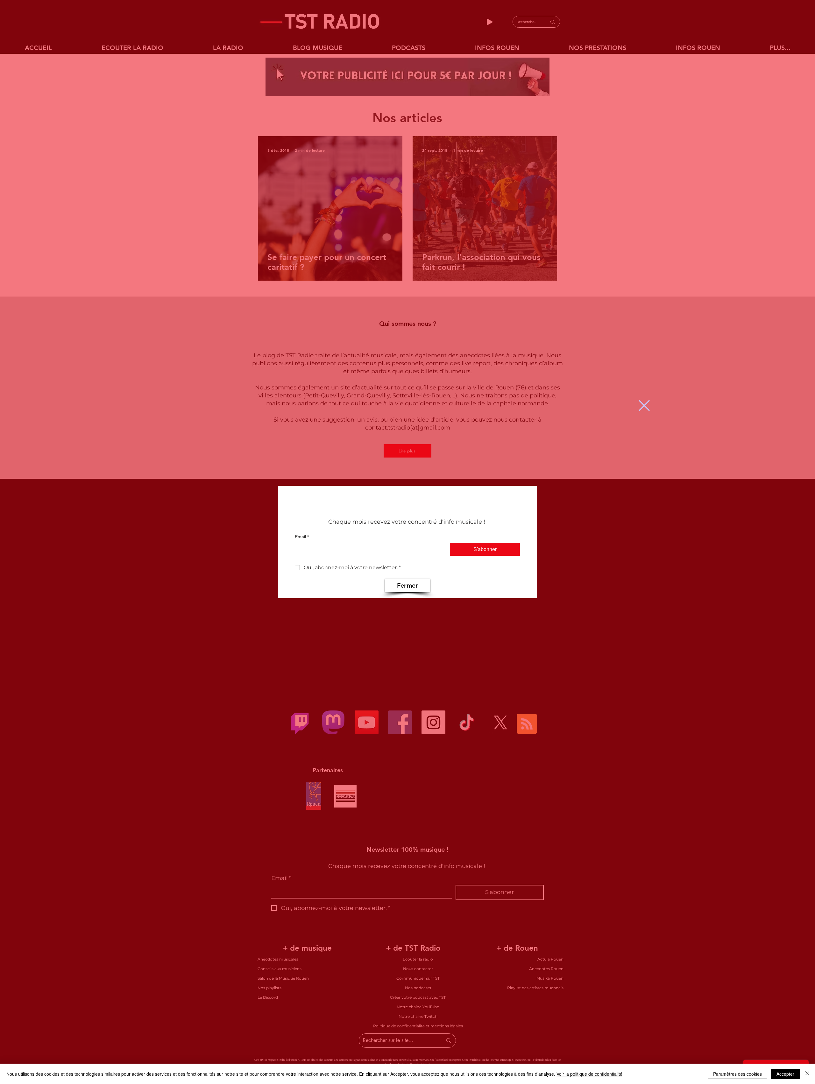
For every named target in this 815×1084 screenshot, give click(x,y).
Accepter (785, 1074)
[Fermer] (807, 1074)
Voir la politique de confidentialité (589, 1074)
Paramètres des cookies (737, 1074)
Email (302, 536)
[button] (644, 405)
